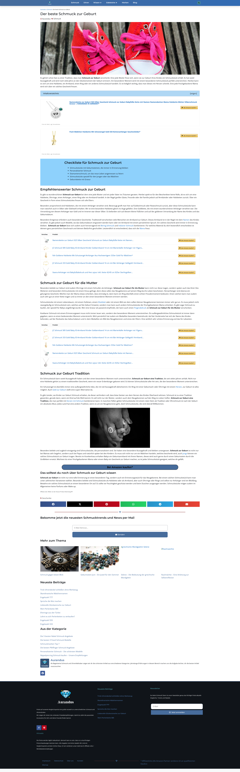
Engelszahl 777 (46, 597)
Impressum (46, 761)
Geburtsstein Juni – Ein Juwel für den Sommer (100, 574)
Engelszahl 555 (46, 620)
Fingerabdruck (140, 308)
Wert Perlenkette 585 (49, 608)
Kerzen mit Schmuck (75, 401)
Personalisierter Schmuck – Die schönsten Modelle (61, 651)
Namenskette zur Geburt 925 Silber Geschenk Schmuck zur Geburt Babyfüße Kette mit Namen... (93, 240)
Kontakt (80, 761)
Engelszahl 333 (46, 624)
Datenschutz (58, 761)
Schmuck (75, 3)
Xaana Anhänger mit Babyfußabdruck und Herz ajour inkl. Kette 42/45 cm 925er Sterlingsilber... (92, 272)
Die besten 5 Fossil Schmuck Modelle (55, 640)
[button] (53, 504)
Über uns (70, 761)
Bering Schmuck (107, 225)
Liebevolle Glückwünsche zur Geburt (55, 605)
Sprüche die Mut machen (51, 601)
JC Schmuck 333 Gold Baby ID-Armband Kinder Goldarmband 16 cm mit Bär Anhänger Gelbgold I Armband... (98, 263)
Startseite (43, 9)
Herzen (179, 387)
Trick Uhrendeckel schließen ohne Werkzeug (59, 589)
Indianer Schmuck (126, 225)
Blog (135, 3)
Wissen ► (97, 3)
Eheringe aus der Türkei (50, 612)
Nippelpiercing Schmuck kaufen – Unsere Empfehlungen (64, 655)
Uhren (86, 3)
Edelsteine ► (111, 3)
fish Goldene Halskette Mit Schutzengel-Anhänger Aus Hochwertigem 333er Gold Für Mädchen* (92, 255)
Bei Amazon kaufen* (190, 107)
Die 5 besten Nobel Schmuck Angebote (56, 636)
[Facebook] (42, 673)
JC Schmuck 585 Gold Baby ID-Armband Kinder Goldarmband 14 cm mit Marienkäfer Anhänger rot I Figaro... (97, 248)
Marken (125, 3)
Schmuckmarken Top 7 (49, 644)
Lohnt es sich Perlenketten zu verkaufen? (57, 616)
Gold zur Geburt (59, 389)
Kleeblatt (102, 302)
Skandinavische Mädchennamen (54, 593)
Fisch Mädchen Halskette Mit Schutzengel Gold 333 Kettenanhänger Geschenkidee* (104, 132)
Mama (142, 228)
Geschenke (46, 498)
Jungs (185, 453)
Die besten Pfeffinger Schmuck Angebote (57, 647)
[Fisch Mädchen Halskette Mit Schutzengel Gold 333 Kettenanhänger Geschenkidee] (54, 140)
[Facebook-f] (39, 727)
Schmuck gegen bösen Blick (51, 574)
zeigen (193, 93)
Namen (186, 219)
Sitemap (45, 765)
